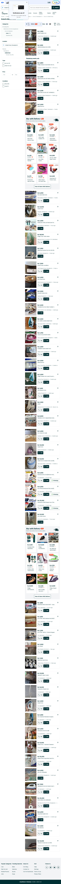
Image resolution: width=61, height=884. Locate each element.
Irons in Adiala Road (48, 16)
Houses (35, 13)
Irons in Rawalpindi (37, 16)
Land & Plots (54, 13)
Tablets (49, 13)
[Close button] (27, 2)
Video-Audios (41, 13)
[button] (33, 24)
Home (2, 16)
